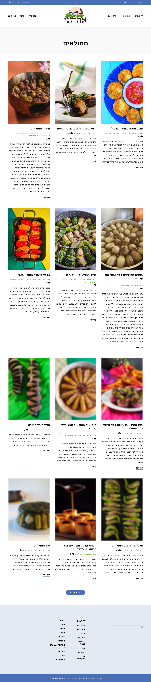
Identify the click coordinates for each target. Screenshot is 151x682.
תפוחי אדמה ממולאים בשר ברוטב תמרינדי (79, 547)
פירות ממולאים (40, 129)
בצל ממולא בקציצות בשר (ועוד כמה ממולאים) (123, 426)
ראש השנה (41, 133)
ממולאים (107, 133)
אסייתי (61, 636)
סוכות (32, 133)
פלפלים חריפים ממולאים (127, 546)
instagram (9, 2)
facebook (12, 2)
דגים (62, 628)
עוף (63, 624)
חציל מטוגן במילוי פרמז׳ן (126, 129)
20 (46, 282)
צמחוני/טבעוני (57, 646)
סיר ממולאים (42, 546)
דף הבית (139, 15)
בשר (48, 133)
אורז (81, 279)
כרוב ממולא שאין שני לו (81, 275)
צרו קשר (12, 15)
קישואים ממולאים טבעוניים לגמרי (78, 426)
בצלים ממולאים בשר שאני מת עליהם (124, 276)
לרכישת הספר (82, 642)
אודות (22, 15)
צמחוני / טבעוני (120, 133)
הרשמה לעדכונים (23, 2)
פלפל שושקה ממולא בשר (34, 275)
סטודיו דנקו (54, 678)
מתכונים (127, 15)
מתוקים (61, 651)
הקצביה (33, 15)
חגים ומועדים (35, 136)
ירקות (140, 133)
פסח (17, 133)
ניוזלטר (82, 652)
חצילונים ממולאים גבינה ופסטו (76, 129)
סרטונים (112, 15)
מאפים (62, 640)
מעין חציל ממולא (39, 425)
